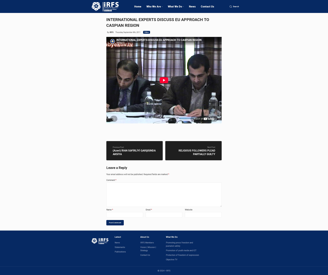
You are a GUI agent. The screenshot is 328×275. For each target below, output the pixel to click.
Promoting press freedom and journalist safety (179, 244)
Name (109, 209)
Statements (120, 247)
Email (149, 209)
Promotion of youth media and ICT (181, 250)
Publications (120, 252)
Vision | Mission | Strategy (148, 249)
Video (146, 32)
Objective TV (171, 259)
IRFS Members (147, 242)
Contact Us (145, 255)
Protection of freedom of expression (182, 255)
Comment (111, 180)
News (117, 242)
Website (188, 209)
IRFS (112, 32)
